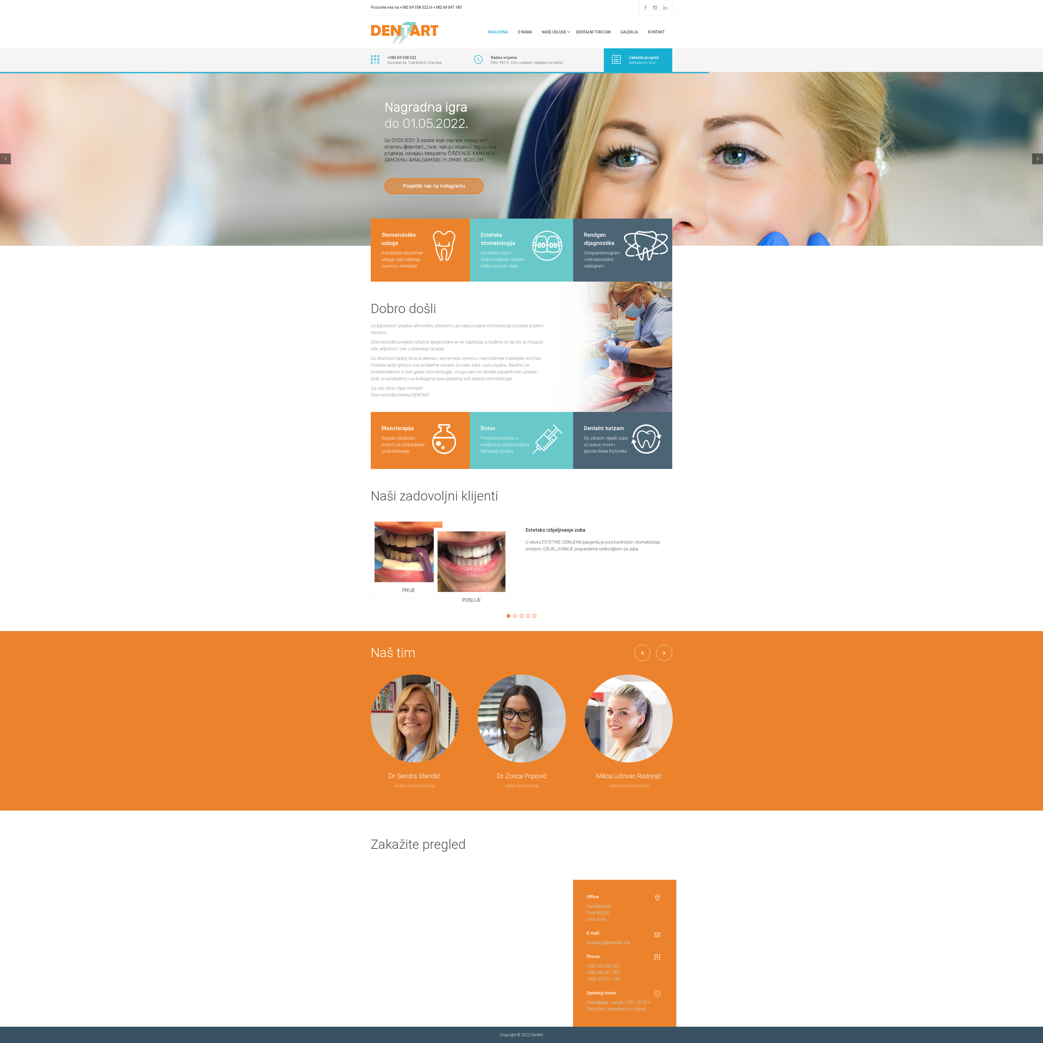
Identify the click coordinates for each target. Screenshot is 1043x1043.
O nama (525, 32)
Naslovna (498, 32)
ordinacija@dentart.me (608, 942)
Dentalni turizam (593, 32)
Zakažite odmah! (421, 181)
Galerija (629, 32)
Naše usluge (554, 32)
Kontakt (656, 32)
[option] (521, 563)
